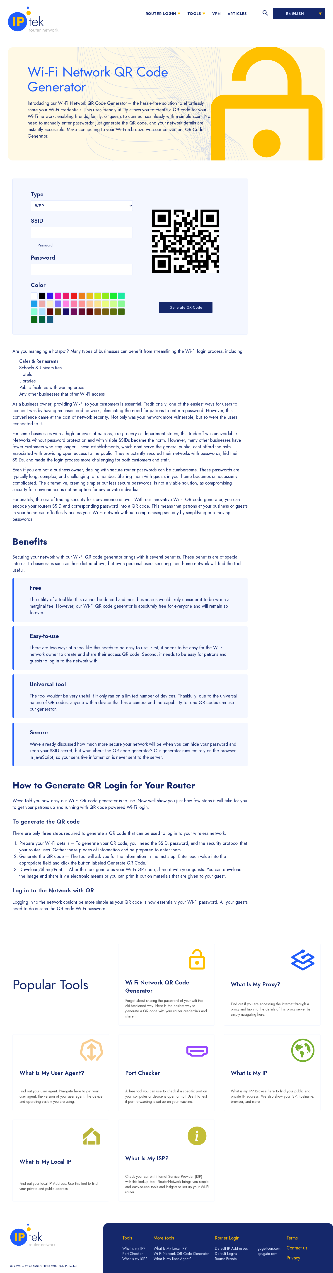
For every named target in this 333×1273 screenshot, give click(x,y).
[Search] (265, 13)
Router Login (161, 13)
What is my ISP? (134, 1258)
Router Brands (226, 1258)
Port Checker (132, 1253)
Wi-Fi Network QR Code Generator (181, 1253)
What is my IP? (133, 1248)
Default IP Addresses (231, 1248)
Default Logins (226, 1253)
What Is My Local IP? (170, 1248)
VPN (216, 13)
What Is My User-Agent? (172, 1258)
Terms (292, 1238)
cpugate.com (267, 1253)
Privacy (293, 1258)
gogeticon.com (269, 1248)
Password (45, 245)
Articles (237, 13)
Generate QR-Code (185, 307)
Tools (194, 13)
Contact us (297, 1248)
